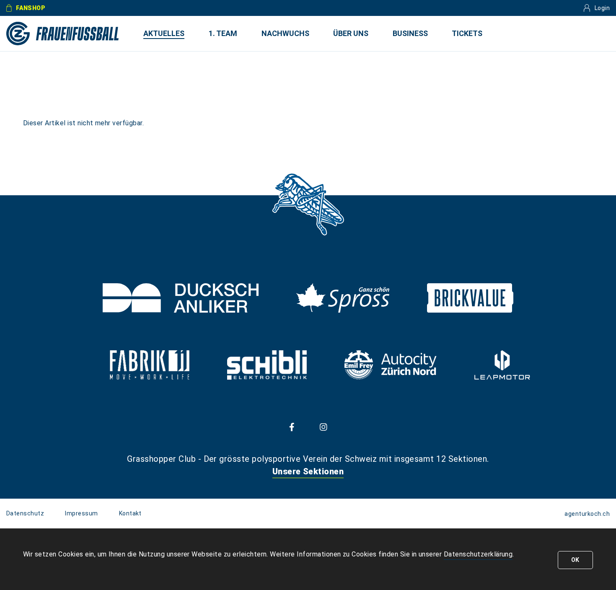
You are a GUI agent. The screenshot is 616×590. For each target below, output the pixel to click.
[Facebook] (292, 427)
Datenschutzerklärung (478, 554)
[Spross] (342, 298)
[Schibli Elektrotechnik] (266, 365)
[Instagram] (323, 427)
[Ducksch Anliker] (181, 298)
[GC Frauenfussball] (62, 33)
